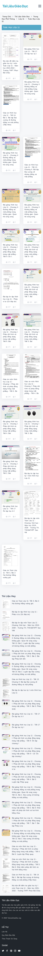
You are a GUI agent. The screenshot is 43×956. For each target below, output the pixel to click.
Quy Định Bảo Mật (8, 935)
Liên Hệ (4, 932)
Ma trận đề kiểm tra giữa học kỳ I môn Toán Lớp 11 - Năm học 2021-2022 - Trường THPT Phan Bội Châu (26, 888)
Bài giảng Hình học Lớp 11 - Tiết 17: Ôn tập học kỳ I (31, 51)
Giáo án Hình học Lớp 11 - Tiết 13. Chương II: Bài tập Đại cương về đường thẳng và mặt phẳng (25, 681)
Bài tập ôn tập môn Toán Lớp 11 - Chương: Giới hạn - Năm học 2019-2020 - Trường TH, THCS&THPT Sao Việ (31, 525)
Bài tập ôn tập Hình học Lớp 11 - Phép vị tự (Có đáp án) (10, 299)
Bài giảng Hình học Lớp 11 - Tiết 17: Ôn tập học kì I (10, 508)
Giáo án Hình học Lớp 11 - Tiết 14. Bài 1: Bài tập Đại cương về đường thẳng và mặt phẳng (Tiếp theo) (25, 877)
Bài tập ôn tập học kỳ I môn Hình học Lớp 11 (31, 475)
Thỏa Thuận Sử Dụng (9, 939)
